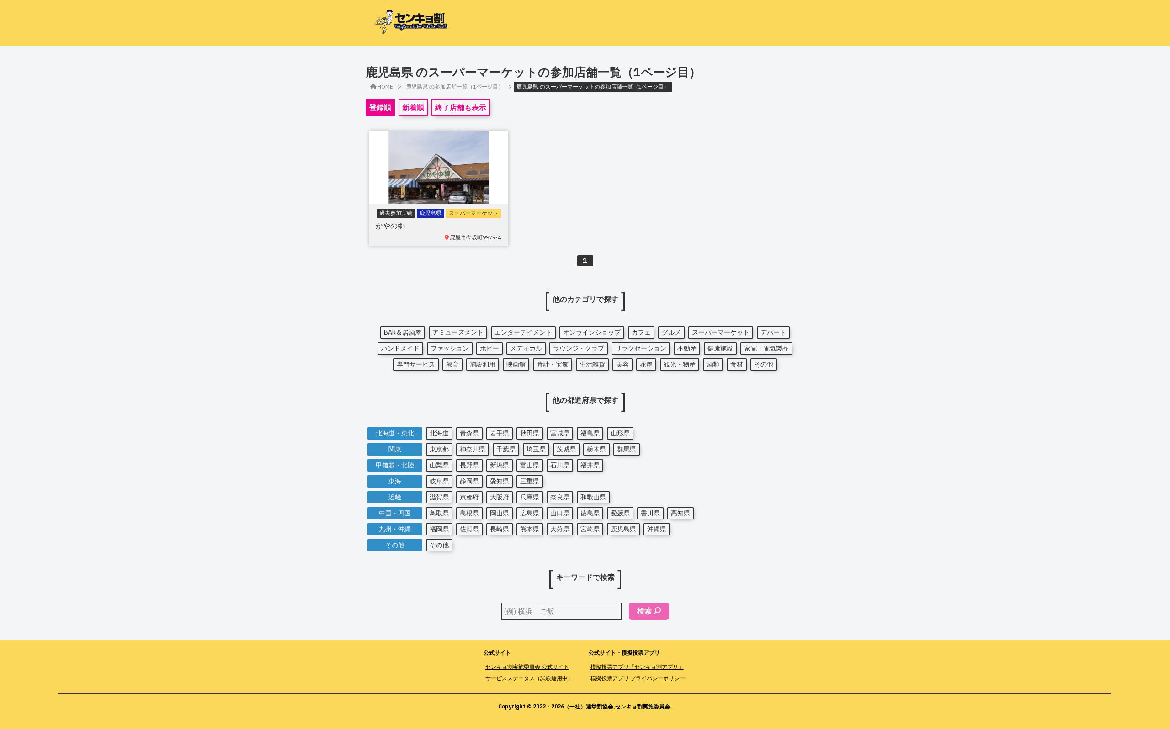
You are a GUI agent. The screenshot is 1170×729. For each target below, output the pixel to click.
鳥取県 (439, 513)
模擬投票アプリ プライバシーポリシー (637, 678)
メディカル (526, 348)
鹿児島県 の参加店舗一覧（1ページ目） (455, 86)
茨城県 (566, 449)
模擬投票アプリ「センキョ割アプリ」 (637, 666)
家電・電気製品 (766, 348)
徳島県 (590, 513)
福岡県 (439, 529)
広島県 (529, 513)
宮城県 (559, 433)
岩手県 (499, 433)
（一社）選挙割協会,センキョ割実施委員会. (618, 706)
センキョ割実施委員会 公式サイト (527, 666)
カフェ (641, 332)
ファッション (450, 348)
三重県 (529, 481)
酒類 (713, 364)
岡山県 (499, 513)
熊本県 (529, 529)
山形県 (620, 433)
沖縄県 (656, 529)
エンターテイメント (523, 332)
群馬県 (626, 449)
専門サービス (416, 364)
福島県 (590, 433)
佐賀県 (469, 529)
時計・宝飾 (553, 364)
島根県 (469, 513)
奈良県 (559, 497)
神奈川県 (472, 449)
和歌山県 (593, 497)
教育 (452, 364)
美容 (622, 364)
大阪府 (499, 497)
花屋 (646, 364)
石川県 (559, 465)
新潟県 (499, 465)
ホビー (489, 348)
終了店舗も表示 (460, 107)
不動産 (687, 348)
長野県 (469, 465)
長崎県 (499, 529)
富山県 (529, 465)
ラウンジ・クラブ (578, 348)
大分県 (559, 529)
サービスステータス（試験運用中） (529, 678)
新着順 (413, 107)
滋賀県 (439, 497)
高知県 (680, 513)
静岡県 (469, 481)
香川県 (650, 513)
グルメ (671, 332)
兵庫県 (529, 497)
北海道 (439, 433)
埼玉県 (536, 449)
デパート (773, 332)
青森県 (469, 433)
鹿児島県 (623, 529)
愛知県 (499, 481)
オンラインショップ (592, 332)
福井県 (590, 465)
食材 (736, 364)
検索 (644, 610)
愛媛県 (620, 513)
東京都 (439, 449)
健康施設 (720, 348)
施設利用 (482, 364)
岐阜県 (439, 481)
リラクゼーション (640, 348)
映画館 (516, 364)
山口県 (559, 513)
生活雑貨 (592, 364)
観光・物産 (680, 364)
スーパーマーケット (721, 332)
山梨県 (439, 465)
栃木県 (596, 449)
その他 (763, 364)
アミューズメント (458, 332)
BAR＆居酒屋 (402, 332)
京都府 (469, 497)
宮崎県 (590, 529)
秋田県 (529, 433)
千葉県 (506, 449)
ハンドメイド (400, 348)
